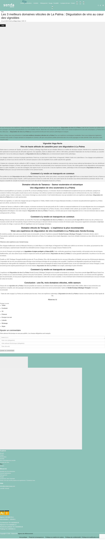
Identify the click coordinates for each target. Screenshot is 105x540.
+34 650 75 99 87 (4, 488)
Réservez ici (52, 299)
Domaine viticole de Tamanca (36, 184)
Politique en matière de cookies (54, 537)
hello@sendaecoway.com (7, 486)
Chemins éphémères (5, 473)
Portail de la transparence (36, 537)
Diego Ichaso (17, 21)
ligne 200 (80, 219)
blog (2, 11)
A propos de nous (65, 3)
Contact (73, 3)
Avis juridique (23, 537)
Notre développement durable (8, 460)
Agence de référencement (25, 533)
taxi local (100, 222)
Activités (36, 3)
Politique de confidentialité (73, 537)
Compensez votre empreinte (7, 478)
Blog (1, 464)
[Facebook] (100, 5)
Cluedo (22, 3)
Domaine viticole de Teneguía (35, 228)
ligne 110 (72, 176)
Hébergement (43, 3)
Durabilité (55, 3)
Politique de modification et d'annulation (93, 537)
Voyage (50, 3)
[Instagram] (103, 5)
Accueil (2, 453)
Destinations (28, 3)
